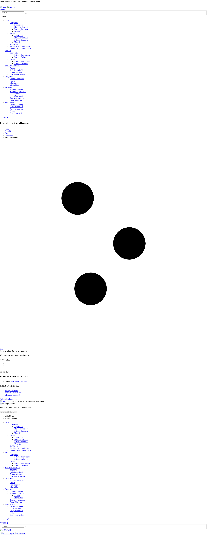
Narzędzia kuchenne (12, 66)
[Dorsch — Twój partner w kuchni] (7, 7)
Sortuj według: (6, 351)
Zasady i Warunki (11, 391)
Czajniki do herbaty (17, 113)
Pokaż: (3, 359)
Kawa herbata (10, 102)
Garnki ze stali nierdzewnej (20, 46)
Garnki (7, 21)
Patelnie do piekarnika (18, 92)
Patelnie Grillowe (21, 57)
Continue (13, 412)
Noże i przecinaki (16, 70)
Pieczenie (8, 87)
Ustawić (17, 31)
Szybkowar (14, 44)
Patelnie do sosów (21, 29)
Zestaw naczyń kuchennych (20, 49)
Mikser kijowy (15, 85)
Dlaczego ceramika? (12, 395)
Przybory (13, 68)
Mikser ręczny (15, 83)
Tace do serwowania (17, 74)
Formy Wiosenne (16, 100)
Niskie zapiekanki (21, 27)
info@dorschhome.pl (19, 381)
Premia (12, 33)
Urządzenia (9, 77)
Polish (9, 530)
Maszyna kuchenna (17, 79)
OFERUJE (4, 117)
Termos (12, 111)
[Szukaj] (25, 13)
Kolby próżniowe (16, 109)
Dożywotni (14, 23)
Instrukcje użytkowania (13, 393)
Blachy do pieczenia (17, 98)
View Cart (4, 412)
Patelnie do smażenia (22, 55)
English (12, 534)
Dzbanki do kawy (16, 105)
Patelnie (8, 51)
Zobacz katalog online (8, 399)
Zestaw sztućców (16, 72)
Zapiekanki (18, 25)
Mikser (12, 81)
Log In (7, 519)
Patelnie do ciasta (16, 89)
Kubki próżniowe (16, 107)
